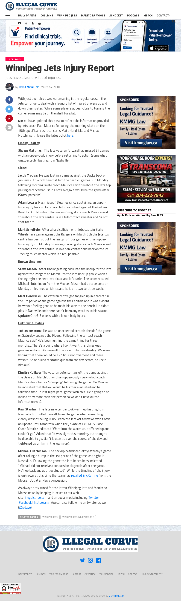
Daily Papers (27, 15)
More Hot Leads (116, 596)
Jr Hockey (116, 15)
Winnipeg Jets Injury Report (78, 517)
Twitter (93, 497)
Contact (163, 15)
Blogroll (121, 574)
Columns (46, 15)
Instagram (41, 502)
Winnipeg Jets (67, 15)
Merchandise (106, 574)
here (70, 135)
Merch (148, 15)
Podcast (133, 15)
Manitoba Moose (93, 15)
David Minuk (26, 87)
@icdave (25, 507)
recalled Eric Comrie (84, 475)
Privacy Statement (152, 574)
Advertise (90, 574)
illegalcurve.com (36, 497)
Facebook (25, 502)
